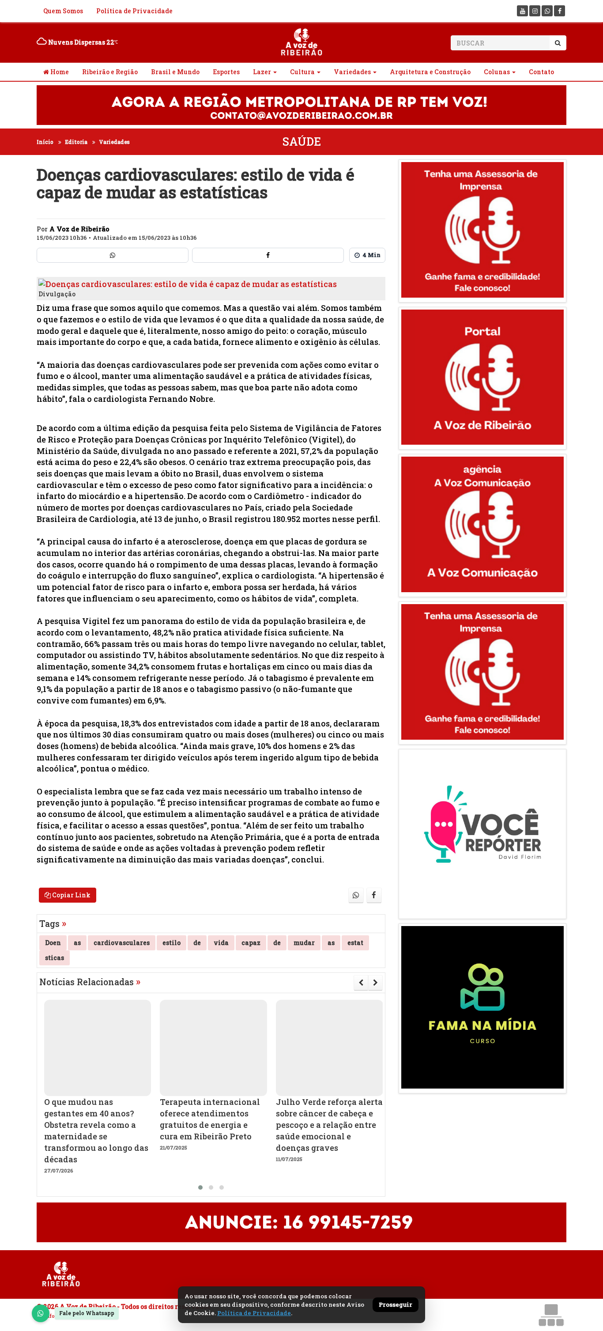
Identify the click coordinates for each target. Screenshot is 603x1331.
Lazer (262, 72)
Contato (541, 72)
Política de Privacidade (134, 11)
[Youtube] (522, 10)
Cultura (302, 72)
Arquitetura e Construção (430, 72)
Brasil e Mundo (175, 72)
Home (59, 72)
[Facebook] (559, 10)
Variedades (352, 72)
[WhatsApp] (40, 1313)
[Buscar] (557, 42)
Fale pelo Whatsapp (86, 1312)
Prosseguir (395, 1304)
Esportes (226, 72)
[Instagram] (534, 10)
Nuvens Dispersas (80, 42)
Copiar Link (70, 895)
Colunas (497, 72)
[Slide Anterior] (361, 982)
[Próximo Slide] (375, 982)
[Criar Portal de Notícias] (550, 1315)
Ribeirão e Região (110, 72)
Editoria (76, 141)
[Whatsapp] (547, 10)
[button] (200, 1187)
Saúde (302, 141)
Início (45, 141)
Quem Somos (63, 11)
